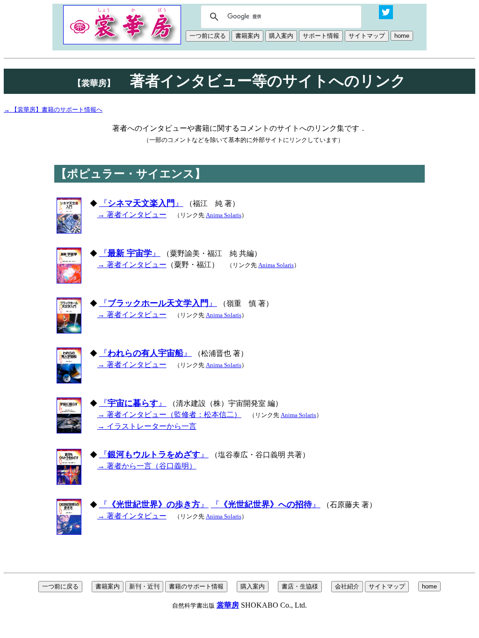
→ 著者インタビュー (132, 215)
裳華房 (228, 605)
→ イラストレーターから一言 (146, 426)
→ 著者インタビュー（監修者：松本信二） (169, 414)
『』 (141, 203)
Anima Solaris (223, 215)
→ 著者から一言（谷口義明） (146, 466)
